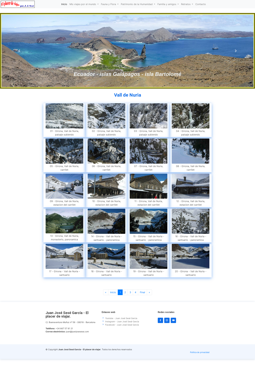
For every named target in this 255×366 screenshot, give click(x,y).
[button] (19, 51)
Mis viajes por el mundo (83, 4)
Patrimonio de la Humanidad (137, 4)
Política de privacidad (199, 352)
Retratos (186, 4)
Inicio (64, 4)
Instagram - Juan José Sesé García (122, 322)
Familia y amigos (167, 4)
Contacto (200, 4)
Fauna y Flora (109, 4)
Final (142, 292)
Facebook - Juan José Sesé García (122, 325)
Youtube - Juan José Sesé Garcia (121, 318)
